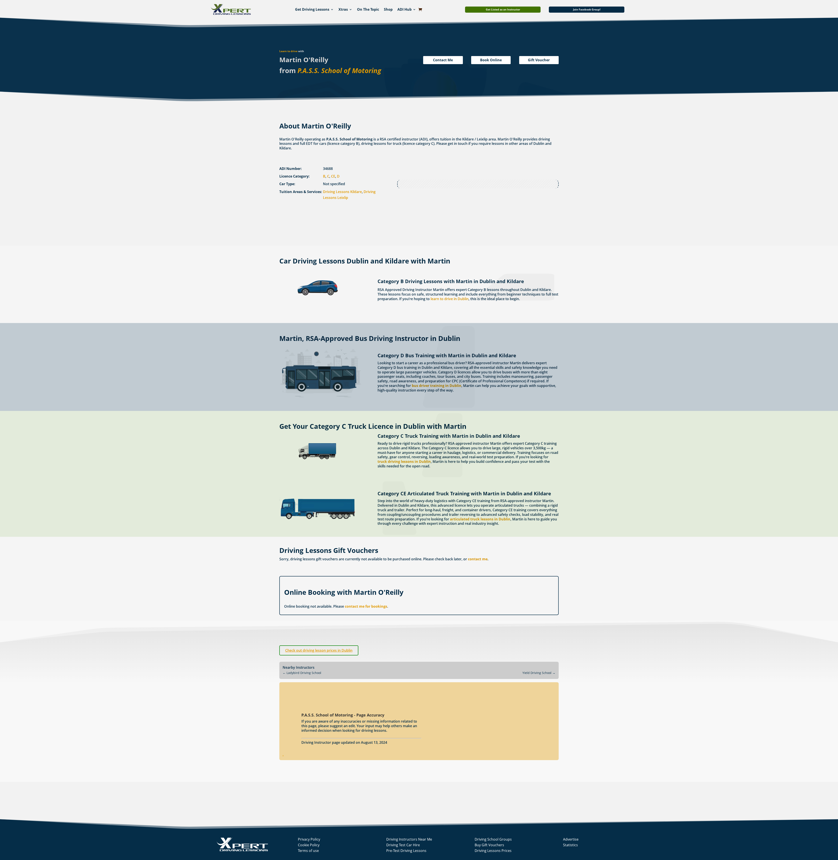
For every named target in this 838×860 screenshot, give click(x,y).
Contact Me (443, 60)
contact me (478, 559)
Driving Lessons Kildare (342, 191)
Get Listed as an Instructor (503, 9)
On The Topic (368, 9)
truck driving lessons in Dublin (404, 461)
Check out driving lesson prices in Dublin (318, 650)
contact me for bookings (366, 606)
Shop (388, 9)
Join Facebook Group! (586, 9)
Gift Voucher (539, 60)
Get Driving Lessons (312, 9)
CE (333, 176)
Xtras (343, 9)
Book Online (491, 60)
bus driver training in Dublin (436, 385)
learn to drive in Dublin (450, 298)
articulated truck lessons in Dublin (480, 519)
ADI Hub (404, 9)
